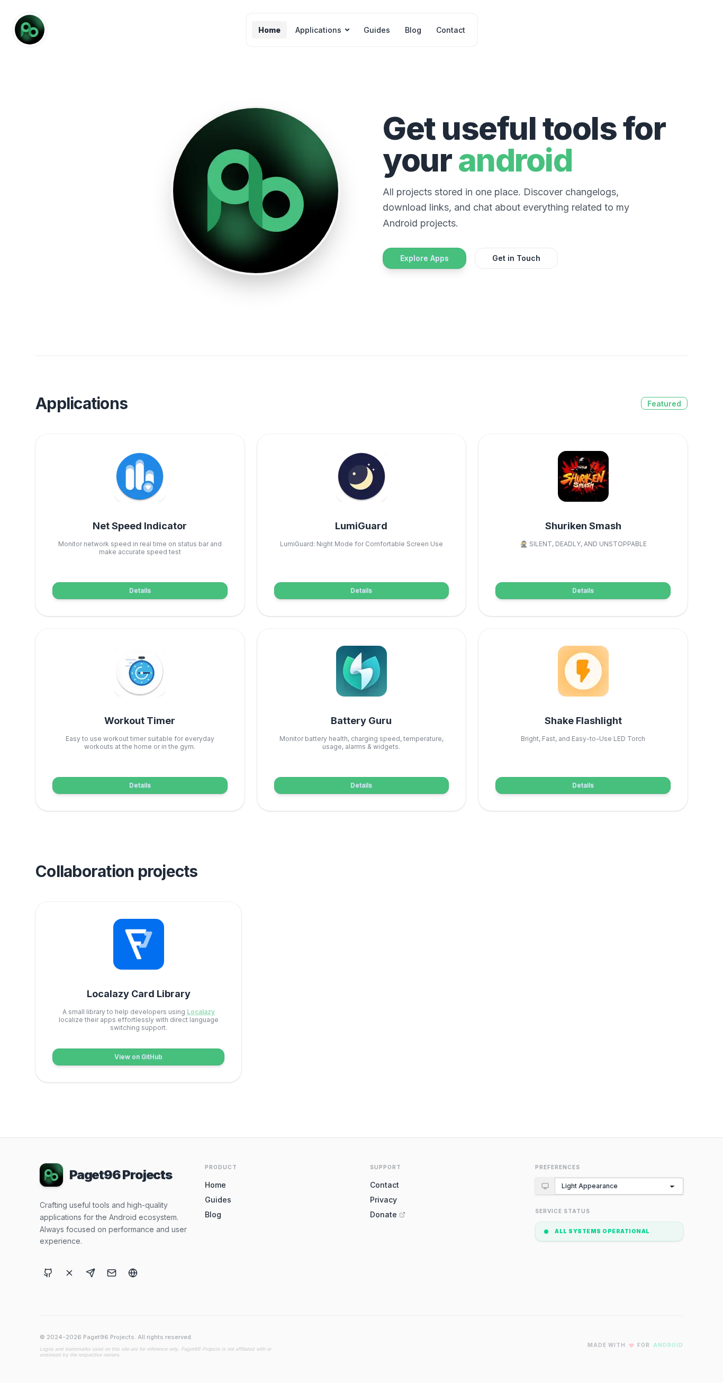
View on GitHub (138, 1057)
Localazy (201, 1012)
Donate (383, 1214)
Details (140, 590)
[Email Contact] (111, 1272)
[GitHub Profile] (48, 1272)
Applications (318, 29)
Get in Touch (516, 258)
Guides (377, 29)
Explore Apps (424, 258)
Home (269, 29)
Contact (450, 29)
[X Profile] (69, 1272)
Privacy (383, 1199)
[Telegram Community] (90, 1272)
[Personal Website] (132, 1272)
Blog (413, 29)
